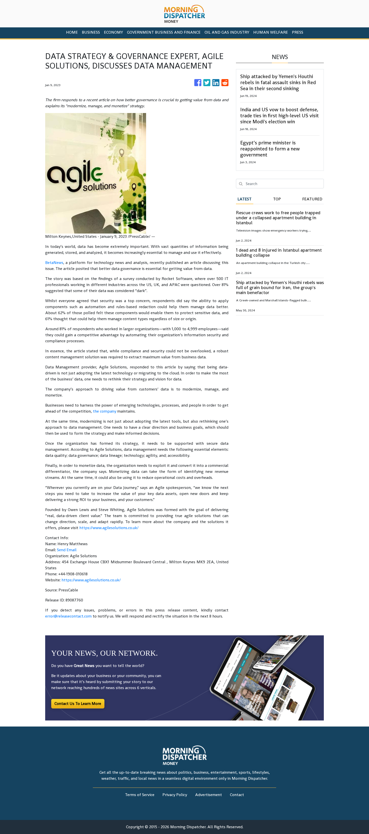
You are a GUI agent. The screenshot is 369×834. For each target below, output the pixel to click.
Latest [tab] (244, 199)
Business (91, 32)
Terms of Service (139, 794)
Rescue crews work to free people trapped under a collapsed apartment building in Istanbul (278, 218)
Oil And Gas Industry (227, 32)
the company (104, 411)
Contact (237, 794)
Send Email (67, 549)
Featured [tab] (312, 199)
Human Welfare (270, 32)
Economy (113, 32)
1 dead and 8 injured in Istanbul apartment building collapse (279, 252)
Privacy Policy (174, 794)
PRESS (297, 32)
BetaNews (54, 262)
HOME (72, 32)
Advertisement (208, 794)
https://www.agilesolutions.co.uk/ (109, 527)
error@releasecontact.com (68, 616)
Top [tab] (277, 199)
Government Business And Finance (164, 32)
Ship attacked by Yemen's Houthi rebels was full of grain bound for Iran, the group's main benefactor (280, 287)
